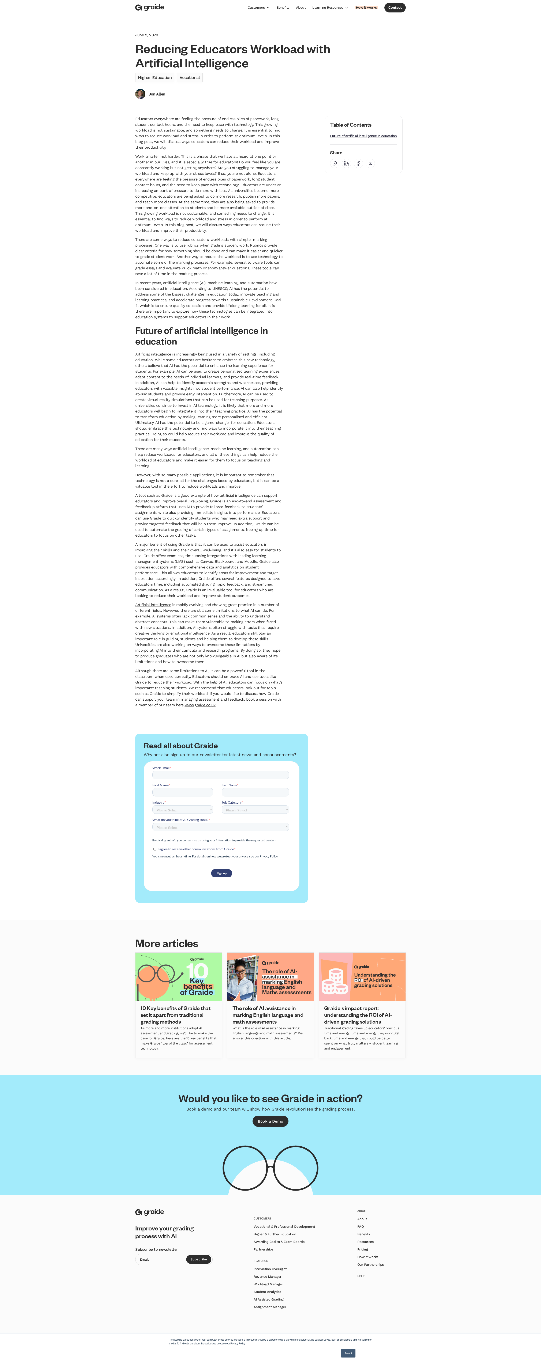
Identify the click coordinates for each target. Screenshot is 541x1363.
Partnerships (263, 1249)
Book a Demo (270, 1121)
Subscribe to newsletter (156, 1249)
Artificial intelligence (153, 604)
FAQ (360, 1227)
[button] (258, 7)
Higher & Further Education (275, 1234)
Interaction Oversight (270, 1269)
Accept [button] (348, 1353)
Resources (365, 1242)
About (301, 7)
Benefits (283, 7)
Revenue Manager (267, 1277)
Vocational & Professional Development (284, 1227)
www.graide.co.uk (200, 705)
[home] (149, 7)
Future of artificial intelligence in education (363, 136)
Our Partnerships (370, 1265)
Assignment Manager (270, 1307)
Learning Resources (327, 7)
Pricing (362, 1249)
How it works (367, 1257)
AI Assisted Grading (269, 1299)
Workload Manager (268, 1284)
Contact (395, 7)
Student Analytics (267, 1292)
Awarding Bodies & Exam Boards (279, 1242)
